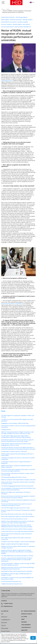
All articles (4, 611)
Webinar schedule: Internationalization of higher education (18, 479)
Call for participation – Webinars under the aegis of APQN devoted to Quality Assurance (18, 564)
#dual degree (5, 19)
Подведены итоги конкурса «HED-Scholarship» (15, 423)
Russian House (5, 631)
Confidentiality (26, 627)
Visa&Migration (5, 619)
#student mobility (23, 22)
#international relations (8, 17)
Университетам (6, 429)
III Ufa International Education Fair (11, 581)
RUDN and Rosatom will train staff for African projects (16, 529)
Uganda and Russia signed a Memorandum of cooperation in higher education (18, 547)
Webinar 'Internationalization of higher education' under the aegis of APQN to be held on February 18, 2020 (17, 432)
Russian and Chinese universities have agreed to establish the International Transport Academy (18, 496)
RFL (2, 614)
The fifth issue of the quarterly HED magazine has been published (17, 420)
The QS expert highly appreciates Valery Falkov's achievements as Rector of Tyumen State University (16, 436)
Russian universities (29, 611)
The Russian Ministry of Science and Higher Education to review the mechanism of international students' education (18, 448)
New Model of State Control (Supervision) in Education (17, 571)
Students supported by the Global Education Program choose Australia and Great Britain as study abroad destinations (16, 559)
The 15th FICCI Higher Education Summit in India (15, 508)
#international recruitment (9, 22)
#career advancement (7, 26)
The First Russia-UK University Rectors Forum (14, 519)
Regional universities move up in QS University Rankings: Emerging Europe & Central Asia (17, 568)
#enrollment (26, 24)
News (8, 9)
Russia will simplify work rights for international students (17, 516)
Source (3, 411)
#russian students (6, 24)
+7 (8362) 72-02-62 (8, 603)
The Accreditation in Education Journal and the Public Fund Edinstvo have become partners (18, 489)
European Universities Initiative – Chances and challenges (18, 541)
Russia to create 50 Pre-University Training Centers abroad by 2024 (18, 510)
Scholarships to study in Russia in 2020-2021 (14, 451)
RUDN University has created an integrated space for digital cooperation (16, 466)
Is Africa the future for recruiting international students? (17, 531)
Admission (4, 617)
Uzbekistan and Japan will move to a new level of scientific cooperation (18, 458)
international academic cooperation (11, 303)
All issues (24, 616)
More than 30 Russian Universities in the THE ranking (16, 514)
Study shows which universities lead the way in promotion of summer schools (18, 482)
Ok (33, 638)
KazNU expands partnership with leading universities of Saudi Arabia (17, 454)
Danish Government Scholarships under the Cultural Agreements (16, 534)
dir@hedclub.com (8, 606)
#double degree (17, 24)
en (33, 2)
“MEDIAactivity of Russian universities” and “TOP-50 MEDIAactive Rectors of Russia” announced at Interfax (16, 525)
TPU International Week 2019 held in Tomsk (13, 477)
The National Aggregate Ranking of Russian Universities (17, 486)
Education (4, 622)
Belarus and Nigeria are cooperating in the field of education (15, 492)
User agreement (26, 624)
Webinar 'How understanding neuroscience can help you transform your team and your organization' (17, 522)
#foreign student (27, 19)
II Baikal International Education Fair (11, 584)
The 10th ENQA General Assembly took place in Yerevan (17, 555)
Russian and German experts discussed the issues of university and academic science (16, 504)
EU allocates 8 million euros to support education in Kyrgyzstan (16, 462)
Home (3, 9)
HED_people (4, 628)
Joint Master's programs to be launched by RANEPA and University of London (17, 578)
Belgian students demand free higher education (15, 544)
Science (3, 625)
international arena (6, 80)
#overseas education (16, 19)
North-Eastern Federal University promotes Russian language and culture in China (16, 444)
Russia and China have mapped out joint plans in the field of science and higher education (18, 470)
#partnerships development (23, 26)
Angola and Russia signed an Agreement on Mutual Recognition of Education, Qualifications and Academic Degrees (17, 551)
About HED (24, 630)
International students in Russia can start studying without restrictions (18, 426)
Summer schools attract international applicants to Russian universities (18, 500)
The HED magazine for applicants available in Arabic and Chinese (17, 416)
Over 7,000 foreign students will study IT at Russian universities (16, 538)
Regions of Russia (26, 614)
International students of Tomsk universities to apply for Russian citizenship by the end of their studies (17, 440)
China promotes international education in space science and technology (17, 474)
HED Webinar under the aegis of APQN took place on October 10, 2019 (16, 574)
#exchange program (21, 17)
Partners (24, 622)
